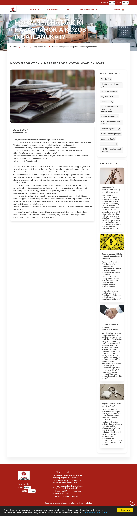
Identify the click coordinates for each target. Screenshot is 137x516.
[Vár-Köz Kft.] (13, 9)
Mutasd (112, 2)
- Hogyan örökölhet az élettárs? (66, 496)
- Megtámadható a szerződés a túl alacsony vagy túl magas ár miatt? (67, 476)
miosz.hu (23, 132)
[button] (34, 9)
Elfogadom (125, 509)
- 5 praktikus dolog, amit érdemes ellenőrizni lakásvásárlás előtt (67, 481)
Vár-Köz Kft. (24, 484)
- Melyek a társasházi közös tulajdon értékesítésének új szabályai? (68, 487)
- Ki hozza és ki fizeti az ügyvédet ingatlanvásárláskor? (67, 492)
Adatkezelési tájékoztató (95, 512)
